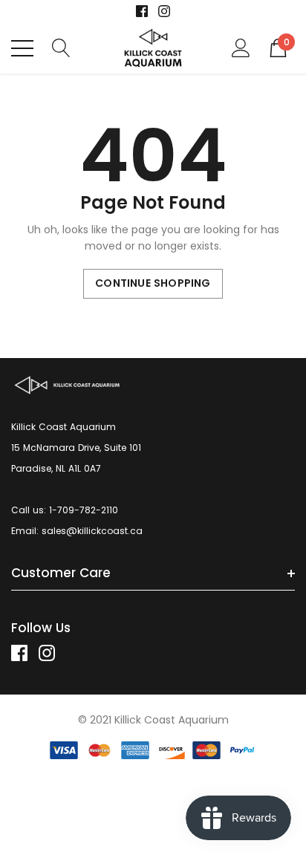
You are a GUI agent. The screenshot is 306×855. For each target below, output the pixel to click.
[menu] (22, 48)
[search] (61, 47)
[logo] (153, 48)
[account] (241, 47)
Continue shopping (152, 283)
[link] (142, 11)
